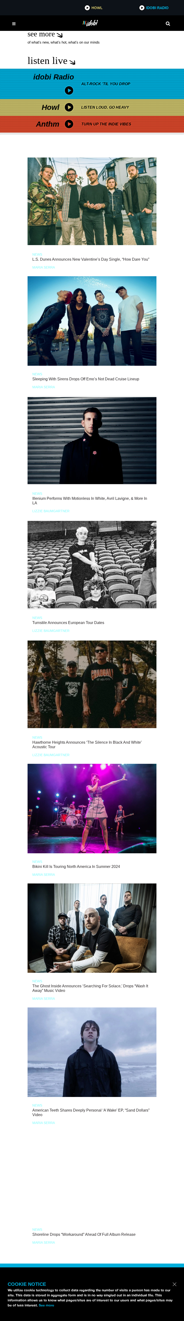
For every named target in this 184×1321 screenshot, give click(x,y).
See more (46, 1305)
